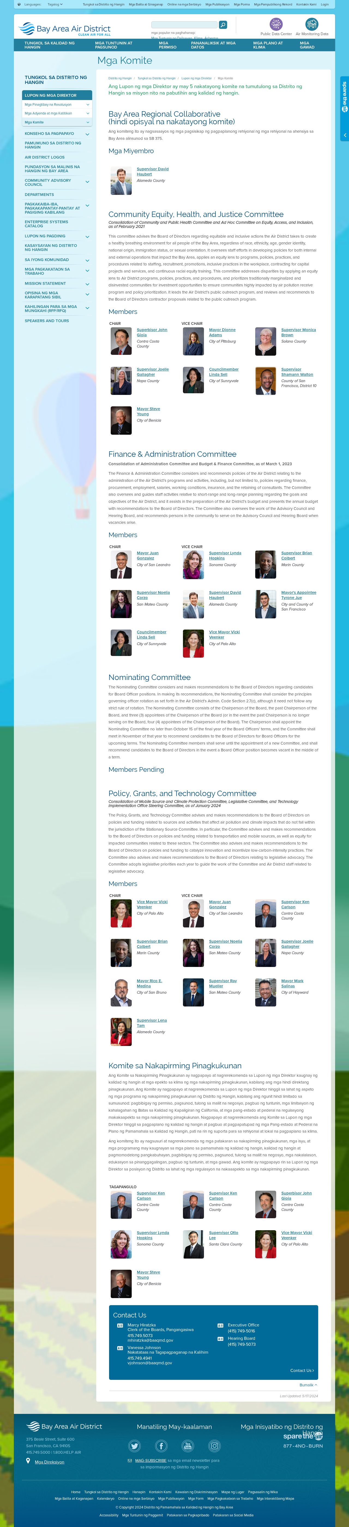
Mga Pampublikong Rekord (273, 4)
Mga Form (196, 1498)
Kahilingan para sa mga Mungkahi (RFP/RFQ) (51, 309)
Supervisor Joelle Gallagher (153, 371)
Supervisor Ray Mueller (223, 983)
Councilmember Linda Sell (224, 371)
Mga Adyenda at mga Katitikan (48, 113)
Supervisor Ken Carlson (295, 904)
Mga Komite (34, 122)
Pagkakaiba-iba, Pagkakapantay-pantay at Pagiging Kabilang (52, 208)
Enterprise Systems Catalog (46, 224)
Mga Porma (242, 4)
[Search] (223, 25)
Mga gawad (307, 45)
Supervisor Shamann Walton (297, 371)
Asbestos (211, 38)
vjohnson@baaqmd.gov (150, 1363)
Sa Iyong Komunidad (47, 260)
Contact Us (301, 1370)
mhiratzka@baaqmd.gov (150, 1340)
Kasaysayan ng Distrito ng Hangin (51, 248)
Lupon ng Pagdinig (45, 236)
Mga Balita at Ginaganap (146, 4)
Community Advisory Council (48, 183)
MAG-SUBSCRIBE (151, 1460)
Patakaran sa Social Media (233, 1515)
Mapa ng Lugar (232, 1492)
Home (75, 1492)
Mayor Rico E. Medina (149, 983)
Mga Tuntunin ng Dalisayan (171, 38)
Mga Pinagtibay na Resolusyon (48, 104)
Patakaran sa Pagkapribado (188, 1515)
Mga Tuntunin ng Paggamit (142, 1515)
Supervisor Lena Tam (152, 1023)
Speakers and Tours (47, 321)
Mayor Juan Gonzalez (148, 555)
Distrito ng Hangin (120, 78)
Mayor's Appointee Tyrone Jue (298, 595)
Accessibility (109, 1515)
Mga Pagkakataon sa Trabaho (47, 271)
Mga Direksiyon (49, 1462)
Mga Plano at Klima (268, 45)
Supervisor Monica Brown (298, 332)
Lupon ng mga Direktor (50, 95)
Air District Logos (45, 157)
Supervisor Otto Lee (223, 1235)
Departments (39, 195)
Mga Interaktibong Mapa (275, 1498)
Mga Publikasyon (218, 4)
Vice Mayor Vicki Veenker (224, 634)
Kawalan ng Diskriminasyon (196, 1492)
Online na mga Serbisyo (184, 4)
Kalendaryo (105, 1498)
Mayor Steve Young (148, 411)
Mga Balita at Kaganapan (74, 1498)
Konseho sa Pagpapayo (49, 134)
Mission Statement (45, 284)
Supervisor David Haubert (153, 171)
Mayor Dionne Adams (222, 332)
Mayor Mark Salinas (292, 983)
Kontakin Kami (306, 4)
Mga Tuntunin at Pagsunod (114, 45)
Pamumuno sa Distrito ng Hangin (53, 145)
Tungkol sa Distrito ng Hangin (104, 4)
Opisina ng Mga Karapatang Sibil (43, 295)
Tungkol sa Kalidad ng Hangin (50, 45)
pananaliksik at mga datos (213, 45)
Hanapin (139, 1492)
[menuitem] (104, 4)
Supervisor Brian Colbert (296, 555)
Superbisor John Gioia (152, 332)
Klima (198, 38)
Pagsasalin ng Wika (263, 1492)
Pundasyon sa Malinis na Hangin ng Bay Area (52, 169)
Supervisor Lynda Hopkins (225, 555)
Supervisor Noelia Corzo (153, 595)
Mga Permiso (167, 45)
